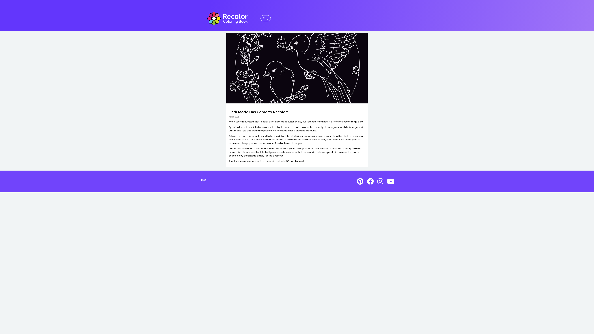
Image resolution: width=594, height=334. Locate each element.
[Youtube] (390, 181)
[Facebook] (370, 181)
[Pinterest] (360, 181)
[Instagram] (380, 181)
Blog (265, 18)
